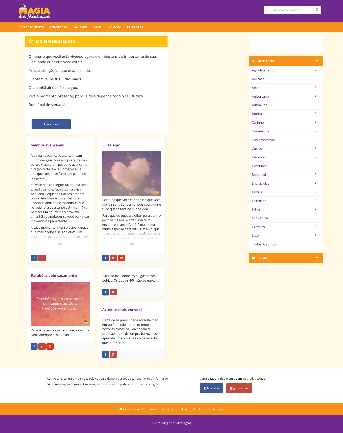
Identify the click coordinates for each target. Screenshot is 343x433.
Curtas (257, 148)
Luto (255, 235)
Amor (96, 27)
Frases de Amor (159, 409)
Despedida (260, 174)
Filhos (256, 209)
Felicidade (259, 201)
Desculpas (259, 166)
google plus (240, 388)
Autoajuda (259, 105)
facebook (212, 388)
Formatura (260, 218)
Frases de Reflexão (211, 409)
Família (257, 192)
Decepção (259, 157)
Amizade (80, 27)
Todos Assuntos (264, 244)
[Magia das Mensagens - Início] (34, 11)
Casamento (260, 131)
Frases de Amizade (184, 409)
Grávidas (258, 227)
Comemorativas (263, 140)
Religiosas (135, 27)
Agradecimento (32, 27)
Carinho (258, 122)
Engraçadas (260, 183)
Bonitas (257, 114)
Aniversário (59, 27)
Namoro (114, 27)
